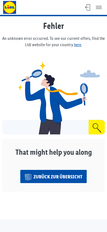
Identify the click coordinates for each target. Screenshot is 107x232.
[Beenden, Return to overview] (87, 7)
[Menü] (98, 7)
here (77, 44)
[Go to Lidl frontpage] (9, 7)
